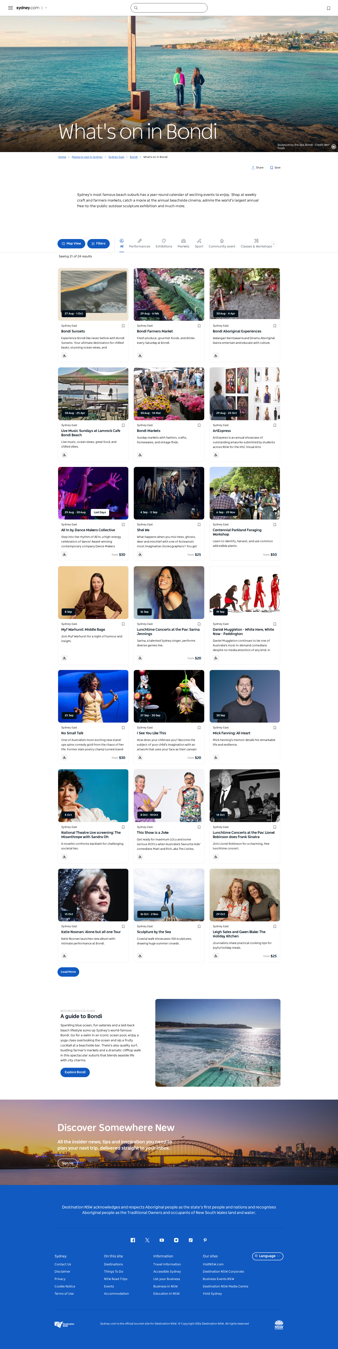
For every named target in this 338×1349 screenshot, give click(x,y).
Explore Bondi (75, 1072)
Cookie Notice (65, 1286)
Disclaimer (62, 1271)
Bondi (134, 157)
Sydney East (116, 157)
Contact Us (63, 1264)
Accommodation (116, 1293)
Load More (68, 971)
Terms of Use (64, 1293)
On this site (113, 1256)
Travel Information (167, 1264)
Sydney (61, 1256)
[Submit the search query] (136, 8)
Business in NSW (165, 1286)
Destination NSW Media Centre (225, 1286)
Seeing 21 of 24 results (75, 256)
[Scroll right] (273, 243)
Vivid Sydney (212, 1293)
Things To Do (113, 1271)
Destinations (113, 1264)
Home (62, 157)
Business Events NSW (218, 1279)
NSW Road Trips (115, 1279)
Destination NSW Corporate (223, 1271)
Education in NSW (166, 1293)
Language (267, 1256)
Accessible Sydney (167, 1271)
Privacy (60, 1279)
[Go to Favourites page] (328, 8)
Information (163, 1256)
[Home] (27, 8)
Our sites (210, 1256)
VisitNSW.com (213, 1264)
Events (109, 1286)
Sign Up (67, 1163)
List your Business (166, 1279)
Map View (74, 243)
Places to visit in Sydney (87, 157)
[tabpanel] (169, 76)
